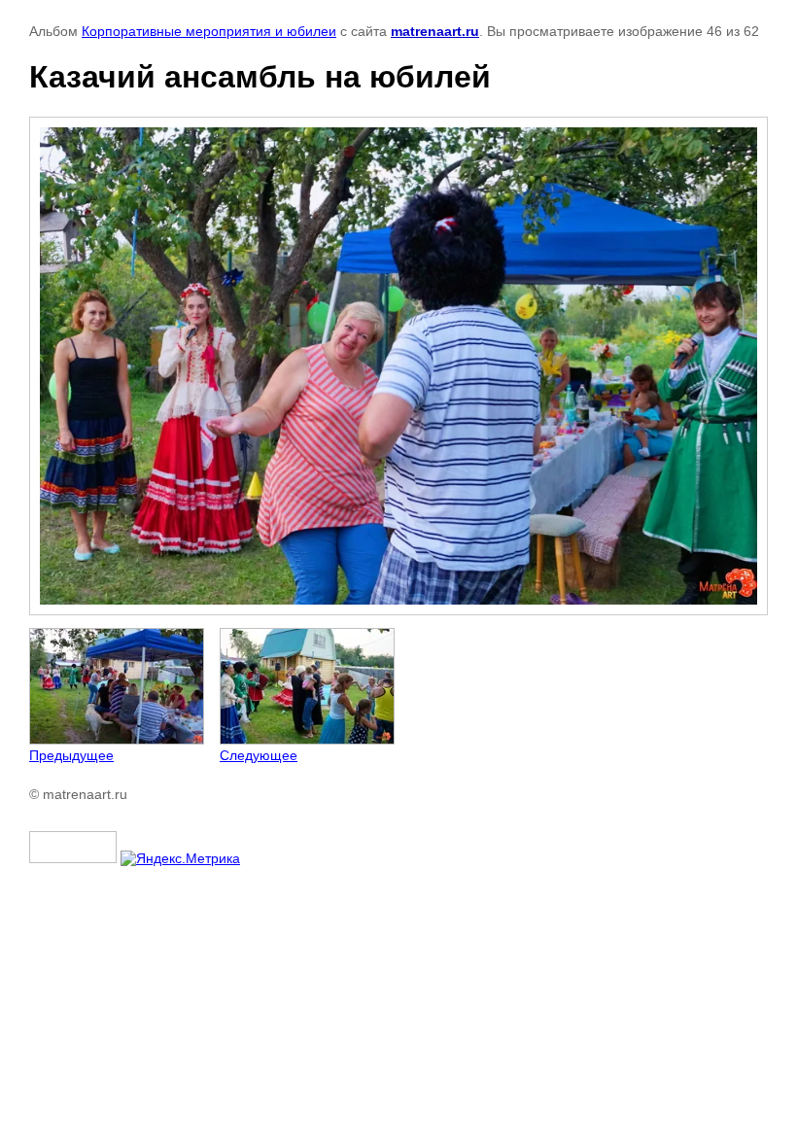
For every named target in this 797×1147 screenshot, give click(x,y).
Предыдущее (71, 755)
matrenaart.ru (435, 31)
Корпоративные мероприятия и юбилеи (209, 31)
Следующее (258, 755)
